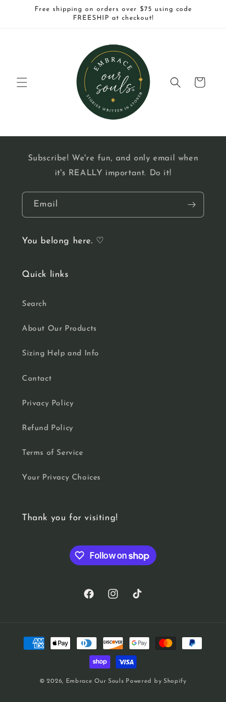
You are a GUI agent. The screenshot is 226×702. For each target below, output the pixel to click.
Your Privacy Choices (61, 477)
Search (34, 304)
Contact (37, 379)
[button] (22, 82)
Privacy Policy (48, 403)
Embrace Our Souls (95, 681)
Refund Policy (48, 428)
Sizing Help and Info (60, 353)
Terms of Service (52, 453)
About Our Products (59, 329)
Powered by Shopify (156, 681)
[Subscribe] (191, 205)
